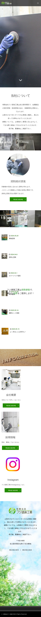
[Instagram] (13, 476)
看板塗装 (12, 238)
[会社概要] (11, 391)
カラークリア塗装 (15, 276)
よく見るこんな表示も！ (18, 332)
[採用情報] (10, 434)
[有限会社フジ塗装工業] (6, 3)
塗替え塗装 (12, 257)
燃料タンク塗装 (14, 313)
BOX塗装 (12, 294)
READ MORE (18, 199)
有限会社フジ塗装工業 (9, 614)
